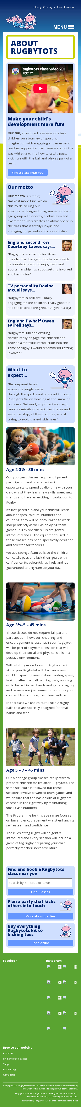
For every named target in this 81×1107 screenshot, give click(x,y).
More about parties (40, 916)
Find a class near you (28, 172)
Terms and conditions (68, 1100)
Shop (6, 1064)
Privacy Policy (28, 1100)
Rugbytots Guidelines (46, 1100)
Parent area (64, 7)
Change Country (43, 7)
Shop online (41, 943)
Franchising (9, 1069)
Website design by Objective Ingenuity (59, 1088)
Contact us (9, 1074)
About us (8, 1053)
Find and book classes (15, 1058)
